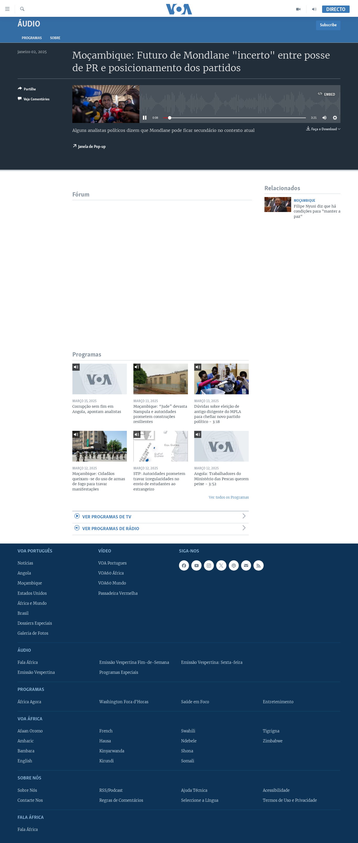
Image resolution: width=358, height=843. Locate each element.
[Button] (27, 90)
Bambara (26, 751)
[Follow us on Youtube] (196, 566)
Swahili (188, 731)
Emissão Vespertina (36, 672)
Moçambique (304, 201)
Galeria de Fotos (33, 633)
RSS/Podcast (111, 790)
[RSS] (258, 566)
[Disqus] (162, 266)
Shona (187, 751)
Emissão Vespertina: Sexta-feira (211, 662)
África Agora (29, 702)
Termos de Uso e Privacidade (290, 800)
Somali (187, 761)
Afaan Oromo (30, 731)
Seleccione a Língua (199, 800)
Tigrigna (271, 731)
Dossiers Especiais (35, 623)
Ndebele (189, 741)
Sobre (55, 38)
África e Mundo (32, 603)
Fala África (28, 662)
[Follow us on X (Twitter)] (221, 566)
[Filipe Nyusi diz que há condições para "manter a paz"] (277, 204)
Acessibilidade (276, 790)
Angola (24, 573)
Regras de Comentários (121, 800)
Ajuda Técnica (194, 790)
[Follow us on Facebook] (184, 566)
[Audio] (314, 9)
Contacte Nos (30, 800)
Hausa (105, 741)
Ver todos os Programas (229, 497)
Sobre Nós (27, 790)
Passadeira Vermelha (118, 593)
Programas (32, 38)
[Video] (298, 9)
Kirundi (106, 761)
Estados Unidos (32, 593)
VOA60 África (111, 573)
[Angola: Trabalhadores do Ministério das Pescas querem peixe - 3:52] (221, 446)
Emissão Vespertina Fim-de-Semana (134, 662)
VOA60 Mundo (112, 583)
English (25, 761)
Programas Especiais (118, 672)
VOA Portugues (112, 563)
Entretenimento (278, 702)
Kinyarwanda (111, 751)
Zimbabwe (273, 741)
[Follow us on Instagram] (209, 566)
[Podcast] (234, 566)
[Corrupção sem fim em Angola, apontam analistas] (99, 379)
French (106, 731)
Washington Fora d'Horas (123, 702)
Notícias (25, 563)
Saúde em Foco (195, 702)
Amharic (26, 741)
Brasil (23, 613)
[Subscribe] (246, 566)
